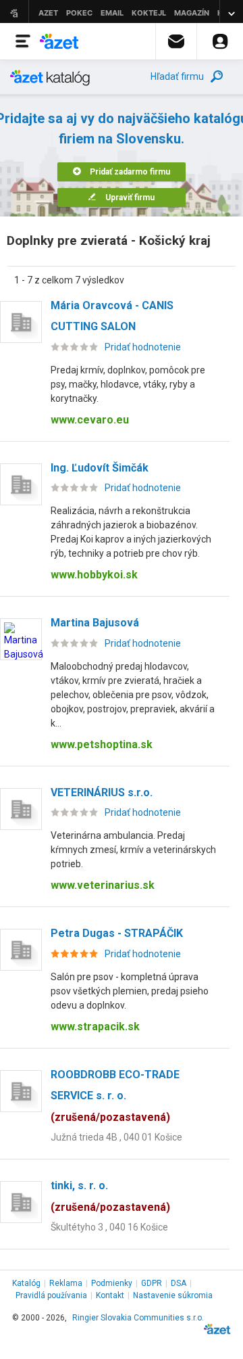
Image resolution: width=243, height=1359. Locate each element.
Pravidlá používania (51, 1295)
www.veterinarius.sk (103, 885)
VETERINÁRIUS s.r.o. (102, 792)
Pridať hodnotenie (143, 347)
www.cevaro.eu (90, 419)
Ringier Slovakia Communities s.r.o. (138, 1317)
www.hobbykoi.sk (94, 574)
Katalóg (26, 1283)
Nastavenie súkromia (173, 1295)
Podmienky (111, 1283)
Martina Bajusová (95, 622)
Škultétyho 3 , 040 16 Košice (109, 1227)
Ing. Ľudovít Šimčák (99, 467)
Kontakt (110, 1295)
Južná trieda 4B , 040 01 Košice (116, 1137)
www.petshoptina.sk (102, 744)
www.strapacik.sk (95, 1026)
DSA (178, 1283)
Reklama (65, 1283)
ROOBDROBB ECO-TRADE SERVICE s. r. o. (115, 1096)
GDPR (151, 1283)
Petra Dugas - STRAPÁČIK (117, 933)
